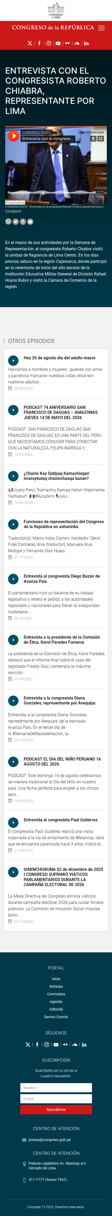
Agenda (56, 1002)
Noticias (56, 986)
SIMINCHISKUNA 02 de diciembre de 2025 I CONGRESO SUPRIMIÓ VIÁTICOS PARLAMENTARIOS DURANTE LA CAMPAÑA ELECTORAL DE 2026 (63, 877)
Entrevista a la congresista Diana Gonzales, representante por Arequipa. (60, 700)
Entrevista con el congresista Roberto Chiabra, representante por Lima (69, 206)
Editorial (56, 1009)
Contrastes (56, 994)
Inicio (56, 979)
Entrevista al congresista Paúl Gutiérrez (61, 819)
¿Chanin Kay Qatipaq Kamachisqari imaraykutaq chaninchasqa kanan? (56, 476)
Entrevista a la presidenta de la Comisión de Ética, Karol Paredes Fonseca (62, 640)
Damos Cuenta (56, 1017)
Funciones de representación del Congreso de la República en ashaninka (64, 524)
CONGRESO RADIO (16, 206)
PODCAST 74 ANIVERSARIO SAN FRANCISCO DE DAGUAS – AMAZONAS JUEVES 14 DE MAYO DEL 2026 (61, 412)
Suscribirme (56, 1110)
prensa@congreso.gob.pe (50, 1140)
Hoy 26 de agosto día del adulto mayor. (60, 357)
